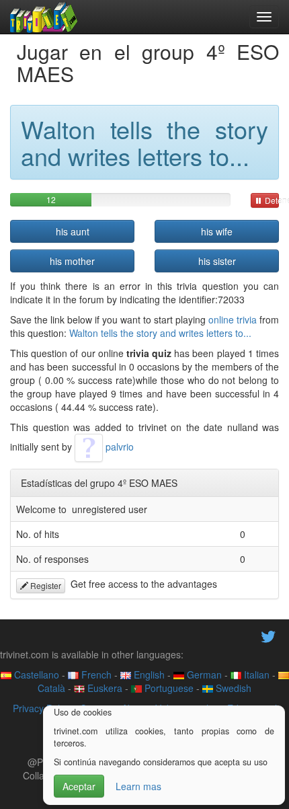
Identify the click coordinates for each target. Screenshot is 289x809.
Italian (255, 674)
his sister (217, 261)
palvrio (118, 446)
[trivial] (44, 17)
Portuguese (168, 688)
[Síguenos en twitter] (268, 635)
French (95, 674)
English (148, 674)
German (203, 674)
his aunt (72, 231)
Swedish (232, 688)
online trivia (232, 319)
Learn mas (138, 786)
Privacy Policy (42, 708)
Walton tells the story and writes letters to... (160, 333)
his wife (217, 231)
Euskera (103, 688)
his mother (72, 261)
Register (44, 585)
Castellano (35, 674)
